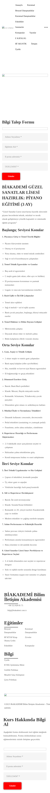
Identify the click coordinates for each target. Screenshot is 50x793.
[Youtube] (12, 614)
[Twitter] (18, 614)
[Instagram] (25, 614)
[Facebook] (5, 614)
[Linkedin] (31, 614)
